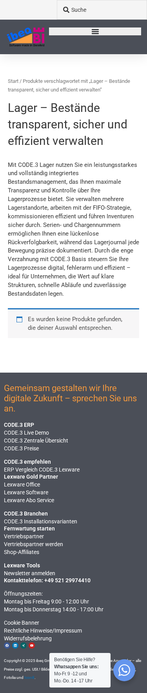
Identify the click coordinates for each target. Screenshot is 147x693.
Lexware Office (22, 484)
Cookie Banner (21, 623)
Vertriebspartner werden (33, 544)
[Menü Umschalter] (95, 31)
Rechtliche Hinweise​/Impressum (43, 630)
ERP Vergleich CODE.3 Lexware (42, 469)
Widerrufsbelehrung (28, 638)
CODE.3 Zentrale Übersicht (36, 440)
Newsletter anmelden (29, 573)
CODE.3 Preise (21, 448)
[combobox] (102, 10)
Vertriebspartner (24, 536)
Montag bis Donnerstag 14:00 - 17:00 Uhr (53, 609)
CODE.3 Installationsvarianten (40, 521)
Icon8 (29, 677)
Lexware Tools (22, 565)
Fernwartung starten (29, 528)
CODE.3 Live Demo (26, 433)
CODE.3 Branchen (26, 513)
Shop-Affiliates (21, 552)
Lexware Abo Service (29, 500)
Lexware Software (26, 492)
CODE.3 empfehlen (27, 462)
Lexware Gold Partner (31, 477)
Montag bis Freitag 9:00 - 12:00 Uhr (46, 601)
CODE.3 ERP (19, 425)
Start (13, 81)
